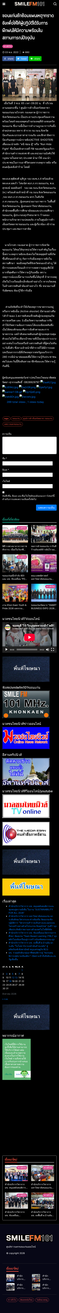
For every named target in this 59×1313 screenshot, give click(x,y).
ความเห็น (6, 433)
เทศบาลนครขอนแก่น (12, 424)
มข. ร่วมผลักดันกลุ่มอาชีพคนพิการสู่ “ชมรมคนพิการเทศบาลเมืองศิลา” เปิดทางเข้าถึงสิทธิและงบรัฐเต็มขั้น (32, 956)
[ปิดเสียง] (47, 649)
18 (10, 981)
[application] (29, 637)
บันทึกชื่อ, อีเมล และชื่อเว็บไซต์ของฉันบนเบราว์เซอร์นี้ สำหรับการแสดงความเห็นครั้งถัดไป (28, 497)
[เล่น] (6, 649)
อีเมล (5, 469)
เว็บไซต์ (6, 481)
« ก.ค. (5, 999)
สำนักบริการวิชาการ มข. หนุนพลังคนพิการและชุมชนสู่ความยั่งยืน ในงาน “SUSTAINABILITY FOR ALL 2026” (31, 909)
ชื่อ (4, 458)
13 (16, 977)
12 (13, 977)
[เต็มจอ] (52, 649)
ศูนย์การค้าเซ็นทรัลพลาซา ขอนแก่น (37, 418)
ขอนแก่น (16, 418)
